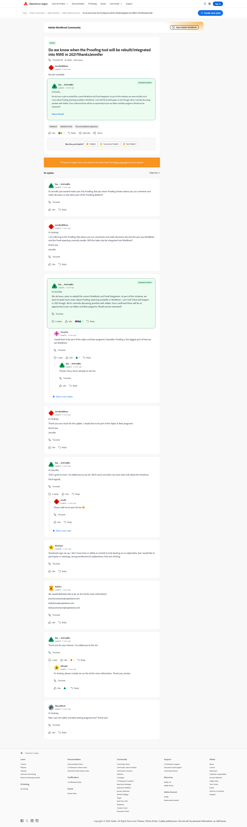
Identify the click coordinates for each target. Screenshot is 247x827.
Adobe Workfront (53, 13)
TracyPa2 (64, 332)
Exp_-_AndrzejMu (65, 84)
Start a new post (120, 162)
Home (25, 13)
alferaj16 (64, 666)
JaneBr (63, 500)
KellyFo (58, 586)
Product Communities (37, 13)
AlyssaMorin (60, 706)
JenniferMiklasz (61, 66)
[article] (101, 197)
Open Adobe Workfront (186, 27)
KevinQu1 (59, 545)
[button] (210, 13)
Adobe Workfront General (71, 13)
